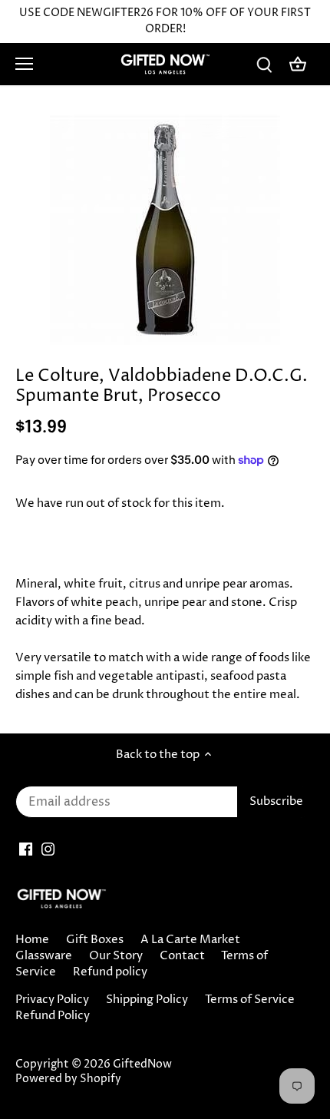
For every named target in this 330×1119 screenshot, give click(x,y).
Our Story (116, 956)
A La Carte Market (190, 940)
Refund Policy (52, 1016)
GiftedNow (142, 1064)
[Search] (264, 64)
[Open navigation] (24, 64)
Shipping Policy (147, 1000)
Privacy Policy (52, 1000)
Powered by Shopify (68, 1079)
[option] (165, 229)
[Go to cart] (298, 64)
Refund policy (110, 972)
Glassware (43, 956)
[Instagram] (47, 848)
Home (32, 940)
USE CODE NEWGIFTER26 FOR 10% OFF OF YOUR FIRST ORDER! (165, 21)
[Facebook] (25, 848)
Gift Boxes (95, 940)
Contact (182, 956)
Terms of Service (250, 1000)
